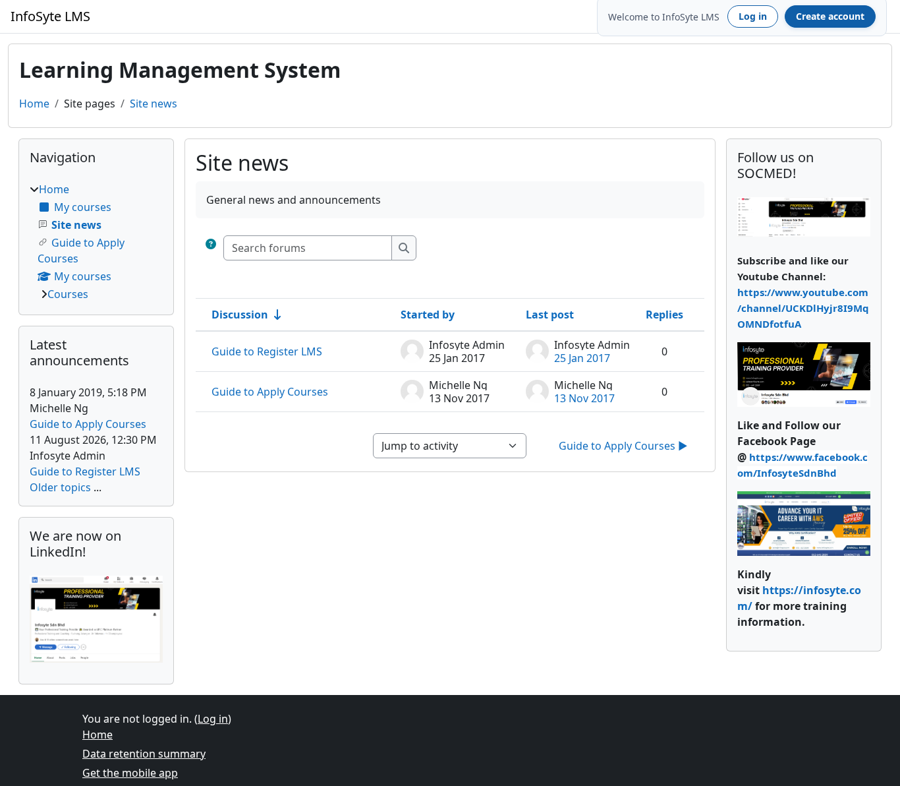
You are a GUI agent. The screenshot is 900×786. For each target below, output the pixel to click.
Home (34, 103)
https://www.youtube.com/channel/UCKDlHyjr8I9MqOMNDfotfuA (803, 308)
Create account (830, 16)
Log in (753, 16)
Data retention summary (144, 753)
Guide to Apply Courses (269, 391)
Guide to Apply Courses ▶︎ (623, 445)
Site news (153, 103)
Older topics (60, 487)
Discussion (239, 314)
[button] (211, 247)
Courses (67, 294)
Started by (428, 314)
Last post (550, 314)
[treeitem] (96, 241)
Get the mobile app (130, 773)
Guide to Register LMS (266, 351)
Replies (664, 314)
